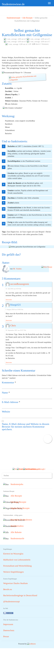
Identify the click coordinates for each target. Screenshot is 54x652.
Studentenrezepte (13, 18)
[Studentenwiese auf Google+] (34, 469)
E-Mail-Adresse (11, 402)
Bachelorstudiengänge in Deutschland (20, 595)
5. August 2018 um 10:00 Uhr (14, 309)
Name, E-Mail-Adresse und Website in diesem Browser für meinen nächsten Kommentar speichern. (25, 427)
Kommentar (9, 382)
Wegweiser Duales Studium (15, 583)
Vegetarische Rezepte (20, 508)
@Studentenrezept (11, 601)
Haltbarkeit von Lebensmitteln (16, 560)
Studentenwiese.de (13, 4)
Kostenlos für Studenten (21, 520)
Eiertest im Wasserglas (13, 553)
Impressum (8, 624)
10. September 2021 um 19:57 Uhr (16, 330)
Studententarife (17, 538)
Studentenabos (17, 526)
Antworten (9, 299)
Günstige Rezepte (18, 502)
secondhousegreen (19, 284)
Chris (13, 325)
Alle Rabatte (16, 532)
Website (6, 411)
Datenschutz (8, 630)
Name (6, 392)
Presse (6, 636)
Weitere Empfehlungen (13, 572)
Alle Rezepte (27, 18)
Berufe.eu (7, 589)
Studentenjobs (17, 484)
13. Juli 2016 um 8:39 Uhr (13, 288)
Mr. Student (17, 269)
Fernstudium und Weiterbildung (17, 566)
